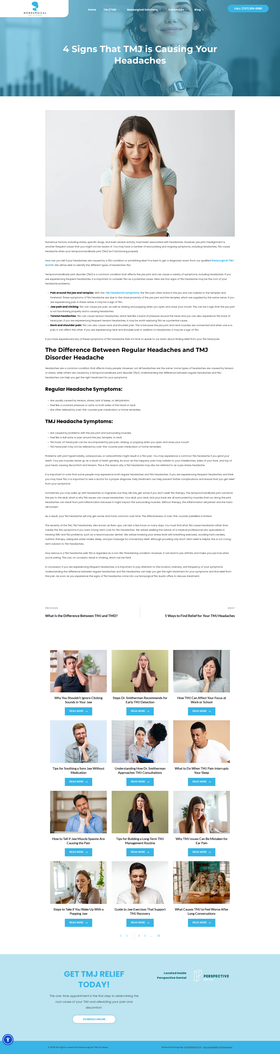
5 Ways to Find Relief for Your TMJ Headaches (200, 616)
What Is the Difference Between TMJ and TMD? (81, 616)
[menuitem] (92, 9)
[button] (8, 1039)
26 (158, 935)
